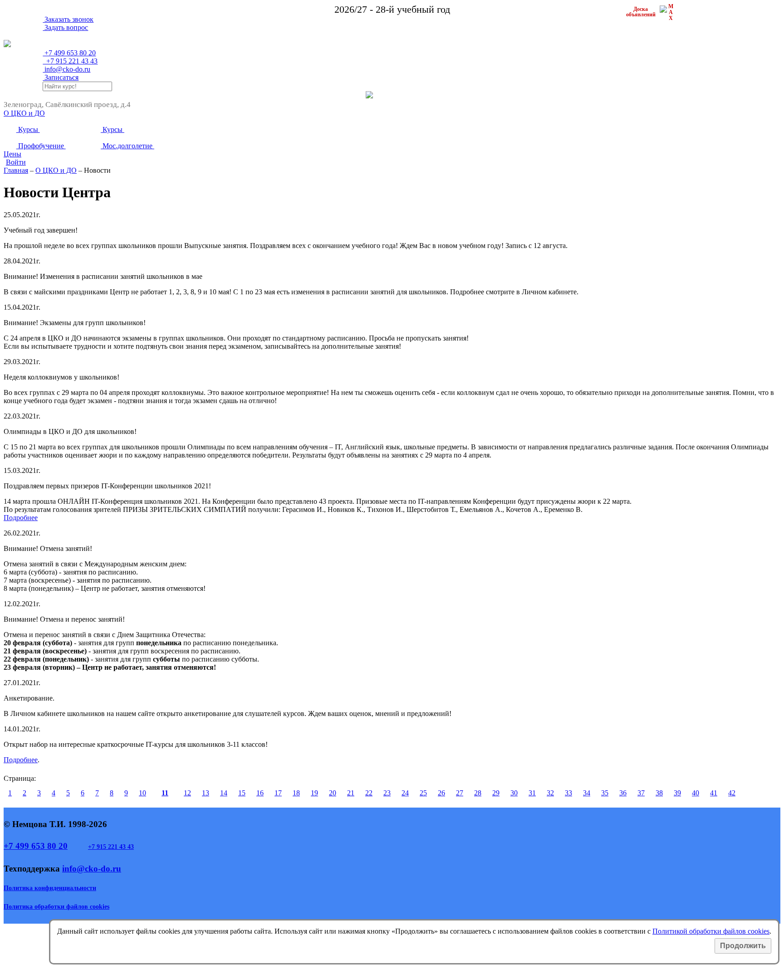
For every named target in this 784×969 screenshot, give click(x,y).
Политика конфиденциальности (50, 888)
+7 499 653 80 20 (36, 846)
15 (241, 793)
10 (142, 793)
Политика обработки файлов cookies (56, 906)
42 (731, 793)
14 (223, 793)
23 (387, 793)
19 (314, 793)
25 (423, 793)
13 (205, 793)
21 (350, 793)
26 (441, 793)
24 (405, 793)
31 (532, 793)
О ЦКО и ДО (56, 170)
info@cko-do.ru (66, 69)
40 (695, 793)
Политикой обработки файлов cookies (710, 931)
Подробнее (21, 517)
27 (459, 793)
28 (477, 793)
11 (165, 793)
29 (496, 793)
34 (586, 793)
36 (623, 793)
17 (278, 793)
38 (659, 793)
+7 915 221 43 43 (111, 846)
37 (641, 793)
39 (677, 793)
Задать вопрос (65, 27)
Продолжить (743, 946)
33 (568, 793)
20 (332, 793)
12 (187, 793)
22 (368, 793)
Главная (16, 170)
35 (604, 793)
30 (514, 793)
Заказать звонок (68, 19)
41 (713, 793)
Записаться (60, 77)
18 (296, 793)
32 (550, 793)
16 (260, 793)
